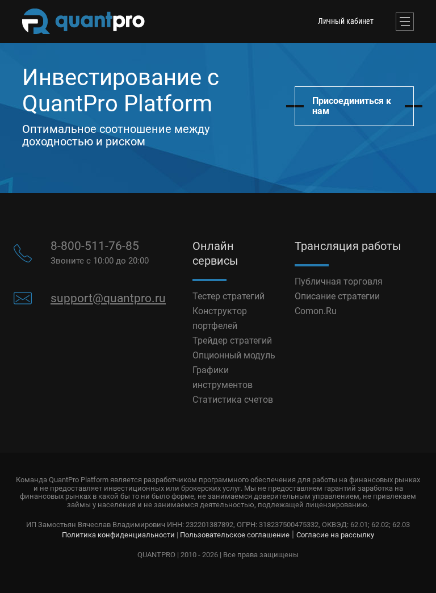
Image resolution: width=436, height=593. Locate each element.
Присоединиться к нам (351, 105)
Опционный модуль (233, 355)
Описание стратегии (337, 296)
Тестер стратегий (228, 296)
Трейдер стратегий (232, 340)
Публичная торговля (339, 281)
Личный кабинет (346, 21)
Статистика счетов (232, 399)
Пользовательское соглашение (235, 535)
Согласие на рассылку (335, 535)
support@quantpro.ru (108, 298)
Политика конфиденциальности (118, 535)
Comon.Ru (316, 311)
